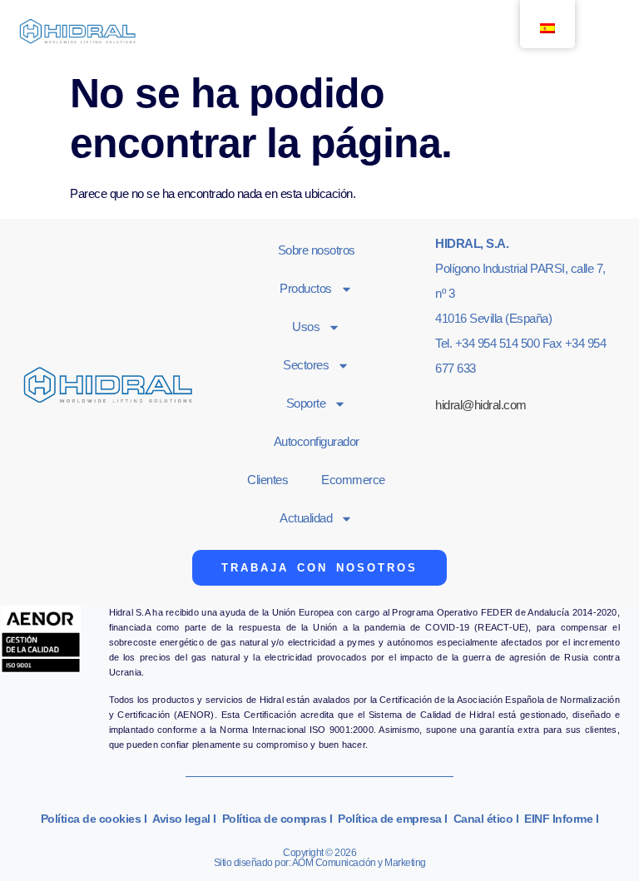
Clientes (267, 480)
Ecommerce (353, 480)
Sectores (306, 365)
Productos (306, 288)
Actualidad (306, 518)
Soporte (306, 403)
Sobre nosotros (316, 250)
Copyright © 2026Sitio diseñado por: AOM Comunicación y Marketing (320, 858)
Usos (306, 326)
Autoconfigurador (316, 441)
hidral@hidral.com (481, 405)
